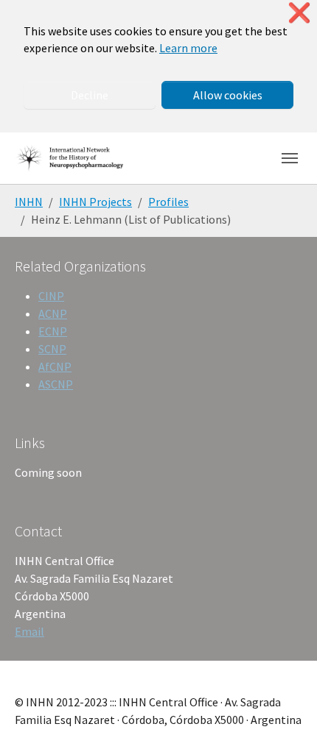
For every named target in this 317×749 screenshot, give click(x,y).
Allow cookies (227, 95)
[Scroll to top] (284, 716)
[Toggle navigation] (289, 158)
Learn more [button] (188, 47)
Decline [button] (89, 95)
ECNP (52, 331)
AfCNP (55, 366)
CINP (51, 295)
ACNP (52, 313)
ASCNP (55, 384)
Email (29, 631)
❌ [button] (299, 13)
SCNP (52, 348)
